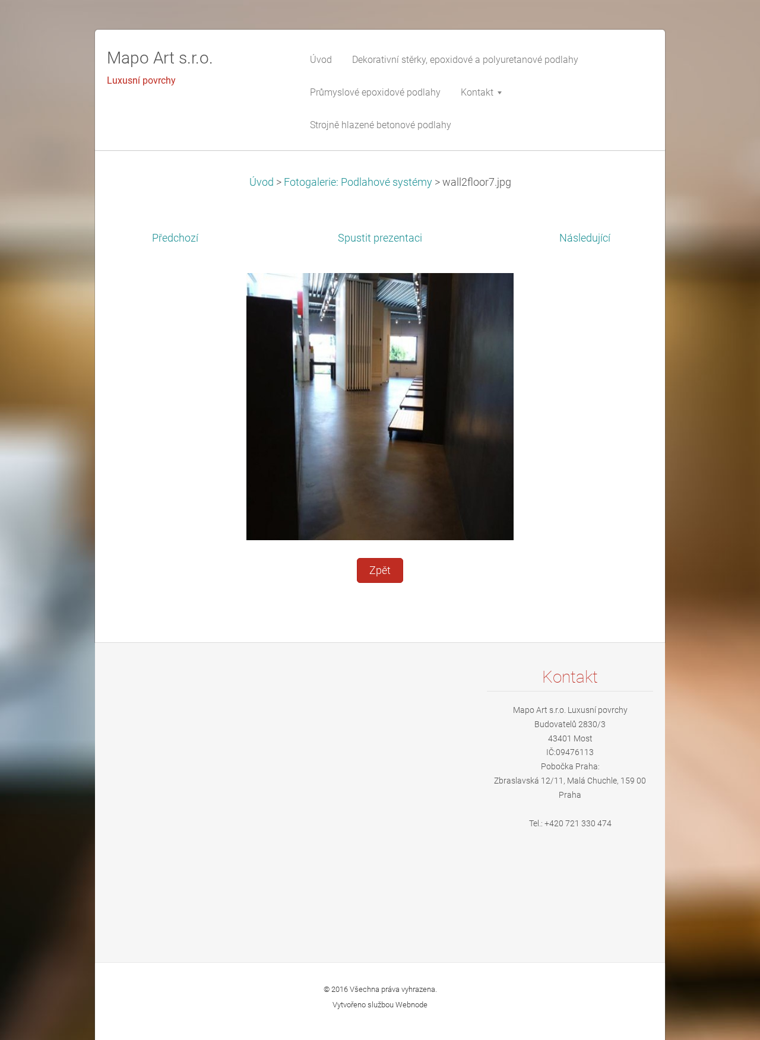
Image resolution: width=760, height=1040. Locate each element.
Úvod (261, 182)
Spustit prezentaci (380, 238)
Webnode (411, 1004)
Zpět (380, 570)
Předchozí (175, 238)
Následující (584, 238)
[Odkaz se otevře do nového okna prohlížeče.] (380, 406)
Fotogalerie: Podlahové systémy (358, 182)
